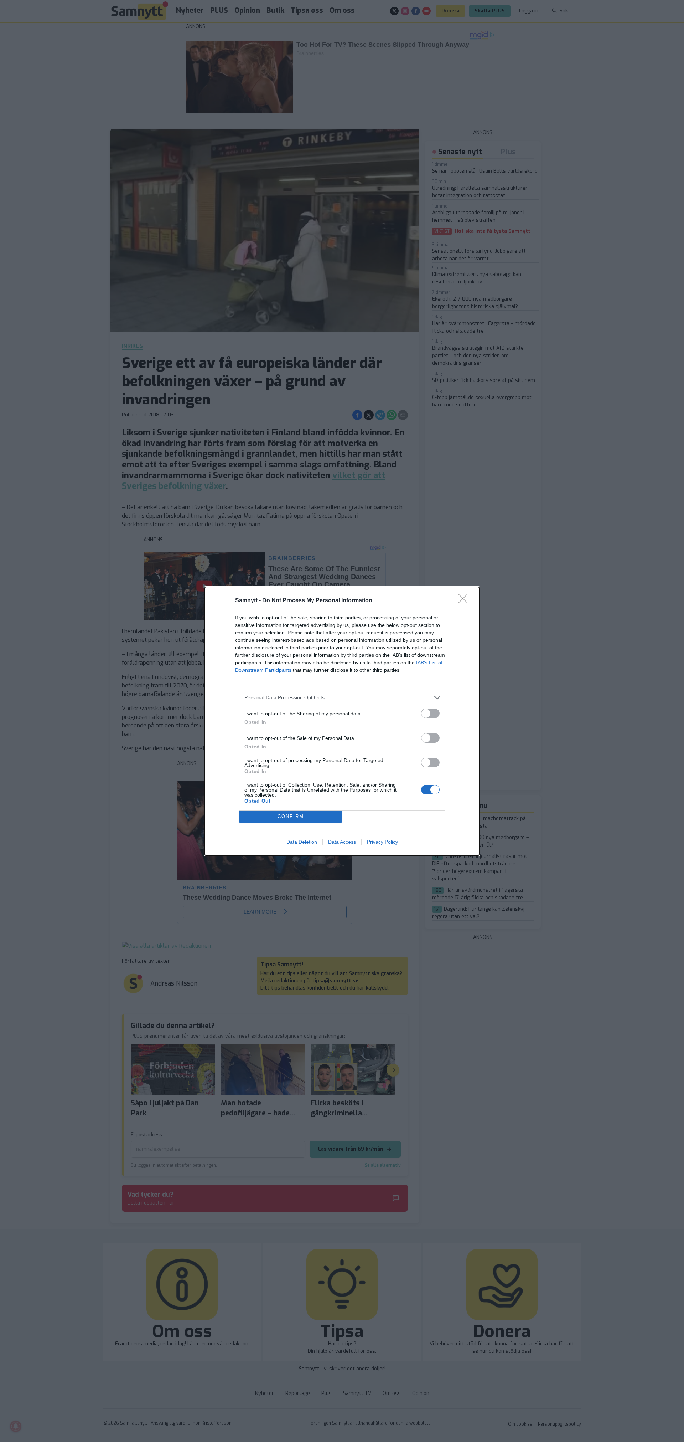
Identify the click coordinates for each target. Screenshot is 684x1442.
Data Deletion (301, 842)
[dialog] (342, 721)
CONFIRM (291, 816)
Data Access (342, 842)
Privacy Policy (382, 842)
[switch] (430, 713)
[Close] (465, 601)
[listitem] (342, 697)
